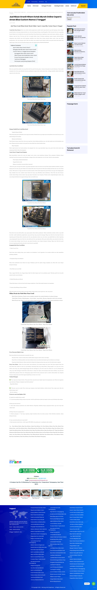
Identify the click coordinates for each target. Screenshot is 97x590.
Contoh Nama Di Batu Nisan (77, 512)
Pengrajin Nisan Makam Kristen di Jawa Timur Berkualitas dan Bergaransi (80, 86)
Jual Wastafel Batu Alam (76, 526)
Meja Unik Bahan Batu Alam (37, 554)
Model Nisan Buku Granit (56, 539)
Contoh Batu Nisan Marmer (15, 30)
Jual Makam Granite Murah (76, 566)
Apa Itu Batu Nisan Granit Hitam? (21, 47)
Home (28, 1)
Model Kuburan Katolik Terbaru (57, 574)
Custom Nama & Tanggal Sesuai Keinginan (24, 51)
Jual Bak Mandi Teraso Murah (57, 557)
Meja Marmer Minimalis (75, 534)
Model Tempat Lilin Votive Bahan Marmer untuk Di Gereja (79, 79)
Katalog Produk (58, 6)
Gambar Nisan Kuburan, (36, 426)
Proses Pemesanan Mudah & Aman (23, 57)
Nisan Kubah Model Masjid (37, 515)
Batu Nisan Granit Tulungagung (38, 534)
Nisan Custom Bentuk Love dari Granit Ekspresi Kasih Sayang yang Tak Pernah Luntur (79, 43)
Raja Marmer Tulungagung (57, 511)
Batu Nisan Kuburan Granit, (27, 430)
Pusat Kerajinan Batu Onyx (37, 572)
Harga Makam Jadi (74, 545)
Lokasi (67, 6)
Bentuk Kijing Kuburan (55, 581)
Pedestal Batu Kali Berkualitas (37, 522)
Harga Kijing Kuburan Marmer (77, 550)
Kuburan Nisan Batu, (53, 426)
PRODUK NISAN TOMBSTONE (20, 12)
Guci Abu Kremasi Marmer (37, 568)
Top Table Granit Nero (75, 536)
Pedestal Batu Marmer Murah (37, 575)
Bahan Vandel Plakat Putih (37, 557)
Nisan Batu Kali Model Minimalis (58, 553)
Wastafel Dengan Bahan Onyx (57, 560)
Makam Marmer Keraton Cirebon (58, 537)
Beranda (11, 12)
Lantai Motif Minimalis (55, 541)
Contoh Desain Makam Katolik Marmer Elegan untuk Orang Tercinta (80, 65)
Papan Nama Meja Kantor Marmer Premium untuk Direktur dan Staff (80, 58)
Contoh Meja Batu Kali (75, 538)
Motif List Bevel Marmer (36, 570)
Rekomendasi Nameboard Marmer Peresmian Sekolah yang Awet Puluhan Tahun (79, 51)
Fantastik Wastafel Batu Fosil (57, 550)
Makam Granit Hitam (55, 576)
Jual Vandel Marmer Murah (37, 524)
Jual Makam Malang (55, 569)
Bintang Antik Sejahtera (48, 587)
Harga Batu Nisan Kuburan (76, 578)
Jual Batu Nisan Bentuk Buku (77, 515)
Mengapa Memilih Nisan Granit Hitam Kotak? (24, 49)
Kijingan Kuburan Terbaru (76, 548)
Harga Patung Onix (35, 565)
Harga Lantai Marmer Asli (36, 538)
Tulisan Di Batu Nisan (75, 519)
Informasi (35, 6)
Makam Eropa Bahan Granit (37, 531)
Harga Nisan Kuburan (26, 426)
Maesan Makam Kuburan (76, 575)
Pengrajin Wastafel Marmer (37, 526)
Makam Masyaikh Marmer (76, 553)
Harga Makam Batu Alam (56, 579)
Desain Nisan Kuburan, (47, 428)
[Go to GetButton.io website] (93, 587)
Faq (46, 1)
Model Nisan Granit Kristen (76, 507)
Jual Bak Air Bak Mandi (55, 555)
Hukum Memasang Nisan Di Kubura (35, 428)
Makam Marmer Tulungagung (77, 568)
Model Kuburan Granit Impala (77, 564)
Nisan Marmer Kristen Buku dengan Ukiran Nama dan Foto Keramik (79, 29)
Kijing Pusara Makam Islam (37, 510)
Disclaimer (41, 1)
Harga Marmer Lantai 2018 (37, 536)
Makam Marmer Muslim (76, 559)
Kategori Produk (46, 6)
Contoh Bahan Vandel (55, 523)
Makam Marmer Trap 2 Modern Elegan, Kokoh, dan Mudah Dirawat (80, 93)
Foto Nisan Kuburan (45, 426)
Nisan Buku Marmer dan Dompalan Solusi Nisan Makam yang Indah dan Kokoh (79, 72)
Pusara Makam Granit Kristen (37, 512)
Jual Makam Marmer (55, 564)
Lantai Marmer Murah (55, 534)
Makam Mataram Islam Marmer (38, 529)
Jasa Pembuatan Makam (56, 567)
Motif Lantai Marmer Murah (37, 552)
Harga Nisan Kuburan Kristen (38, 430)
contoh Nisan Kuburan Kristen (22, 428)
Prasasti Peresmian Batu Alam (38, 507)
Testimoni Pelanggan (20, 59)
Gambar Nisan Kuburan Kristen (15, 430)
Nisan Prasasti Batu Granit (76, 517)
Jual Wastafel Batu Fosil (36, 577)
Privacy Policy (34, 1)
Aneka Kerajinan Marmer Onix (77, 531)
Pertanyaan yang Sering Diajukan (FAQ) (24, 61)
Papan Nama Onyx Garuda (37, 519)
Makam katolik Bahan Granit (77, 573)
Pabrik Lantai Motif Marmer (37, 517)
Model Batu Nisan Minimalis (76, 522)
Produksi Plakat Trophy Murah (37, 559)
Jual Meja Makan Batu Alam (57, 548)
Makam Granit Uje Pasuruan (77, 561)
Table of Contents (16, 45)
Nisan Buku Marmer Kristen (37, 549)
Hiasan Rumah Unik (74, 529)
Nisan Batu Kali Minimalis (76, 543)
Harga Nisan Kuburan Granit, (57, 428)
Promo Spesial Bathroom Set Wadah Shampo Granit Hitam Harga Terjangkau (79, 36)
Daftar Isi (73, 6)
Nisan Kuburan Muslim (16, 426)
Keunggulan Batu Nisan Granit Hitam (24, 53)
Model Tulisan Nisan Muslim (76, 510)
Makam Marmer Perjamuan (37, 545)
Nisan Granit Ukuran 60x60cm (77, 541)
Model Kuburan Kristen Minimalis (38, 547)
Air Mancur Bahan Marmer (76, 524)
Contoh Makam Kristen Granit (57, 572)
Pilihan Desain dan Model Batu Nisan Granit (25, 55)
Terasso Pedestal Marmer (37, 579)
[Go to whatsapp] (93, 583)
